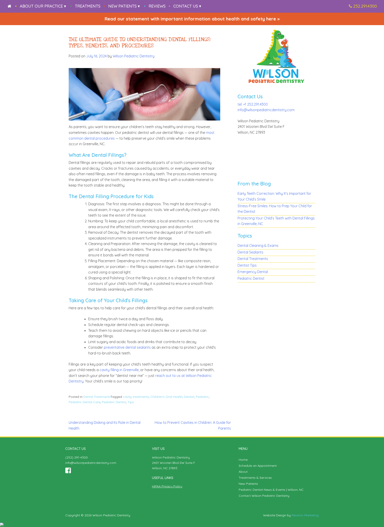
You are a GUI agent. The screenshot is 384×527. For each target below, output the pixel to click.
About (243, 472)
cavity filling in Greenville (119, 370)
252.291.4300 (365, 6)
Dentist (189, 397)
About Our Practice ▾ (43, 6)
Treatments (87, 6)
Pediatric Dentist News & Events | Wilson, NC (271, 490)
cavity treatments (136, 397)
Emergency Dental (253, 272)
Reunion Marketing (305, 515)
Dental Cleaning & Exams (258, 245)
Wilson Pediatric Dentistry (133, 56)
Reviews (157, 6)
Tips (131, 402)
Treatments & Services (255, 478)
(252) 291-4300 (76, 457)
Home (243, 460)
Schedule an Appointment (258, 466)
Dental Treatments (96, 397)
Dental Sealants (250, 252)
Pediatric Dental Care (84, 402)
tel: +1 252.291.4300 (253, 104)
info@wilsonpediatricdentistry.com (266, 110)
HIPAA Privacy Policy (167, 486)
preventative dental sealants (127, 347)
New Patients (248, 484)
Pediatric (202, 397)
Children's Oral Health (166, 397)
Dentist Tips (247, 265)
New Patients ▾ (124, 6)
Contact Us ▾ (187, 6)
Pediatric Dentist (114, 402)
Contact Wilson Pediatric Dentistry (264, 496)
